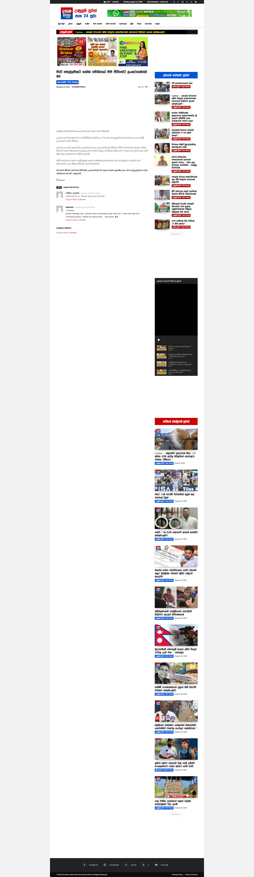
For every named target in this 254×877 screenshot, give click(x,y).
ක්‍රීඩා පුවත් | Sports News (164, 770)
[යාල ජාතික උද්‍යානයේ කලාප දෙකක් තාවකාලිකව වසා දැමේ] (176, 787)
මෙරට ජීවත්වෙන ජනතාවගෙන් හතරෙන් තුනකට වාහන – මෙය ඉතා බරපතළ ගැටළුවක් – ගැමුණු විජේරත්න (184, 162)
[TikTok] (187, 2)
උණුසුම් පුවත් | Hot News (181, 107)
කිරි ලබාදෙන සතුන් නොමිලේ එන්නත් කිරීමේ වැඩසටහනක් (184, 192)
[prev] (189, 32)
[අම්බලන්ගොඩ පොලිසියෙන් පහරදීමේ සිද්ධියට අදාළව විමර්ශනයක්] (176, 597)
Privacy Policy (177, 875)
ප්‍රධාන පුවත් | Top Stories (181, 87)
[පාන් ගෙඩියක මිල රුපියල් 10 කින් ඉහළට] (162, 224)
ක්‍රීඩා (131, 24)
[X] (191, 2)
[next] (193, 32)
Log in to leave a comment (76, 199)
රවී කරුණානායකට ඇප (182, 83)
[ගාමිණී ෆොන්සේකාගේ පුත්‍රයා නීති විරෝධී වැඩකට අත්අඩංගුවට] (176, 673)
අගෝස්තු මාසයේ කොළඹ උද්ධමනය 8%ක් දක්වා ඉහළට (183, 133)
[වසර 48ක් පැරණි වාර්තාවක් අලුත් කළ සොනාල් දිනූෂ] (176, 480)
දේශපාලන (123, 24)
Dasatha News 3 (80, 87)
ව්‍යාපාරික (148, 24)
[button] (174, 2)
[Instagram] (183, 2)
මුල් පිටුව (61, 24)
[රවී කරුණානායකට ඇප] (162, 87)
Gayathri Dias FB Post (71, 187)
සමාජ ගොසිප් (111, 24)
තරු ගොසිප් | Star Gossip (67, 82)
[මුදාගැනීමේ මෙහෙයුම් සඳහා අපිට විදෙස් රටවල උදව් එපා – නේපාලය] (176, 635)
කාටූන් (157, 24)
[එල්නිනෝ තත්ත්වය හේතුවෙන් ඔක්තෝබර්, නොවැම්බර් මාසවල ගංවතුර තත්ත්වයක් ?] (176, 711)
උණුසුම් (78, 24)
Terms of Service (191, 875)
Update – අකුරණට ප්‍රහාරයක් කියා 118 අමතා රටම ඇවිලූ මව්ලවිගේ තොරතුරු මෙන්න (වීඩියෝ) (175, 456)
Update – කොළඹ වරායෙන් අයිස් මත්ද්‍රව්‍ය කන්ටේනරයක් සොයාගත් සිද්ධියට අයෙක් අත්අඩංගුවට (120, 32)
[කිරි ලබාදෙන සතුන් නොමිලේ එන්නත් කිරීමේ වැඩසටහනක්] (162, 195)
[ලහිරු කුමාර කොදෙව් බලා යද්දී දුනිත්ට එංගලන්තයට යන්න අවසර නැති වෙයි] (176, 749)
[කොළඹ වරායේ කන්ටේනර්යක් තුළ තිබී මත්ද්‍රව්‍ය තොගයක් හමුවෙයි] (162, 180)
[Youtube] (196, 2)
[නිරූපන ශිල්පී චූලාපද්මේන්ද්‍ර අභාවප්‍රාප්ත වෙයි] (162, 148)
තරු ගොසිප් (97, 24)
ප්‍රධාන (70, 24)
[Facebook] (178, 2)
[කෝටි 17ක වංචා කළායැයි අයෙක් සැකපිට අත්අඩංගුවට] (176, 518)
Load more (175, 234)
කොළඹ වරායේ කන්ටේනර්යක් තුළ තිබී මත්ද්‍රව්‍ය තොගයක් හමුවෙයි (184, 179)
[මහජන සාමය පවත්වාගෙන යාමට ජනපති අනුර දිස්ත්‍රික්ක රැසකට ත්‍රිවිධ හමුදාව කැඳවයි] (176, 556)
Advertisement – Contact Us (157, 2)
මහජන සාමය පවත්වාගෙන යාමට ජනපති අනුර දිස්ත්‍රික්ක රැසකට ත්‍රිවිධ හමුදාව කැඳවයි (175, 573)
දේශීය (87, 24)
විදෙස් (139, 24)
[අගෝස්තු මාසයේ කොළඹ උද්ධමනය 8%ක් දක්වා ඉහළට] (162, 134)
